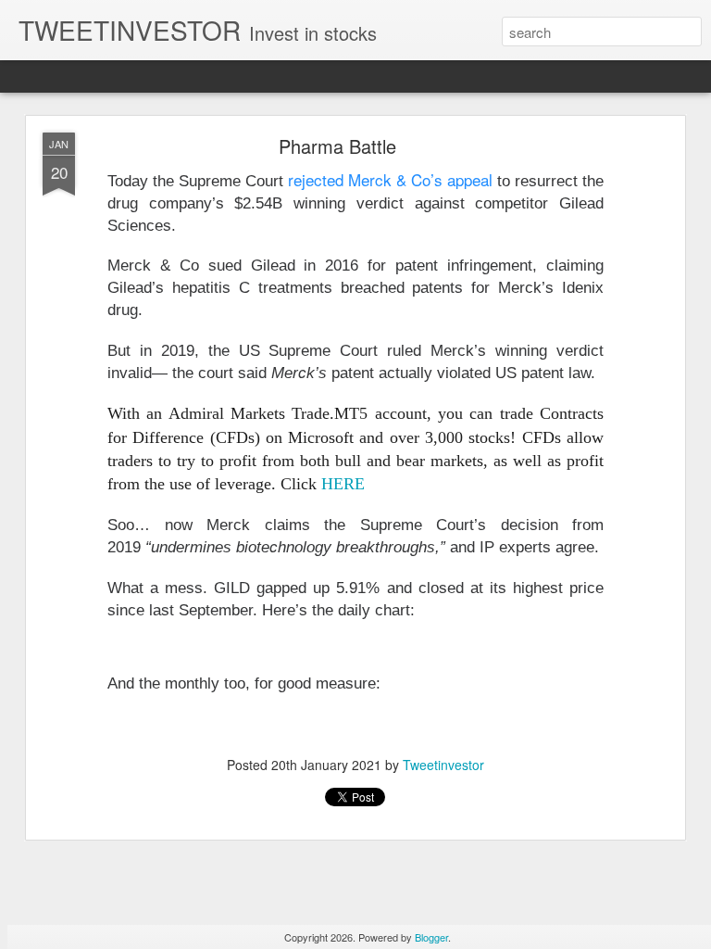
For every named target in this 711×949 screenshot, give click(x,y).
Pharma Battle (337, 146)
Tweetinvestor (443, 764)
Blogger (431, 937)
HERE (343, 483)
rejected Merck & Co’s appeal (390, 179)
